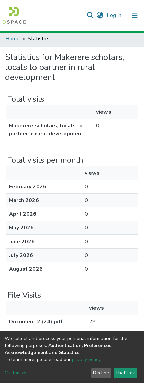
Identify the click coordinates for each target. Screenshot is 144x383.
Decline (101, 373)
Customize (15, 373)
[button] (99, 15)
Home (12, 38)
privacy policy (86, 359)
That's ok (125, 373)
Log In (115, 15)
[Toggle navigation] (134, 15)
